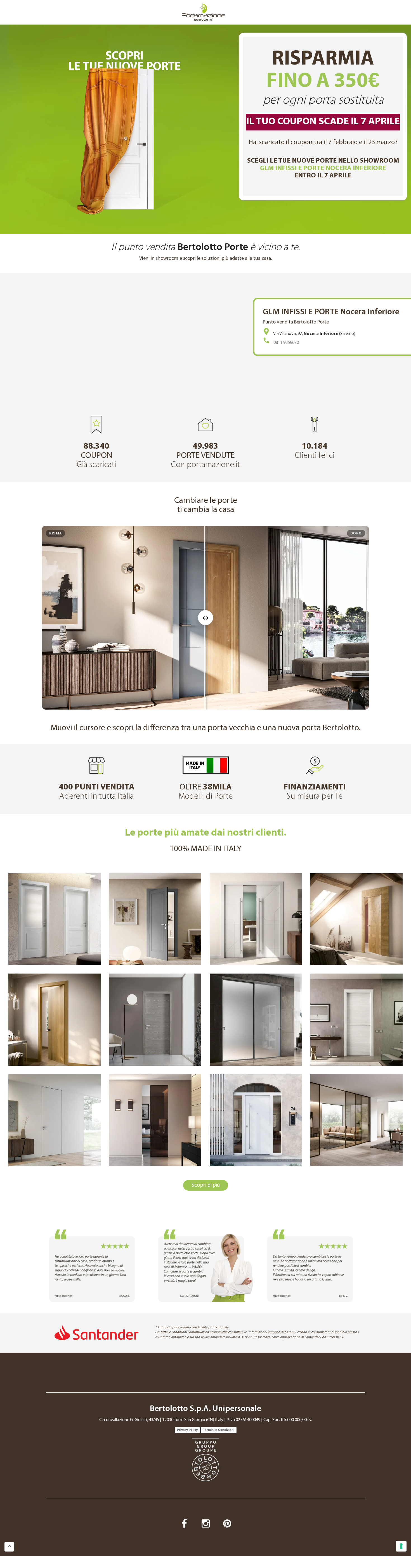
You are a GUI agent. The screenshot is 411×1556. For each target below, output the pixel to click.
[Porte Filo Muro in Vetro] (155, 1120)
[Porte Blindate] (256, 1120)
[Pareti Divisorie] (356, 1120)
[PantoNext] (155, 919)
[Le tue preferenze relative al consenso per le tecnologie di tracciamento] (401, 1546)
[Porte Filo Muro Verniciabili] (54, 1120)
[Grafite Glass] (256, 1019)
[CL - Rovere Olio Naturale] (54, 1019)
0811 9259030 (286, 343)
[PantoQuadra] (54, 919)
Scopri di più (206, 1185)
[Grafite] (356, 1019)
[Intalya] (356, 919)
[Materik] (155, 1019)
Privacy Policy (187, 1430)
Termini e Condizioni (218, 1430)
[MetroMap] (256, 919)
